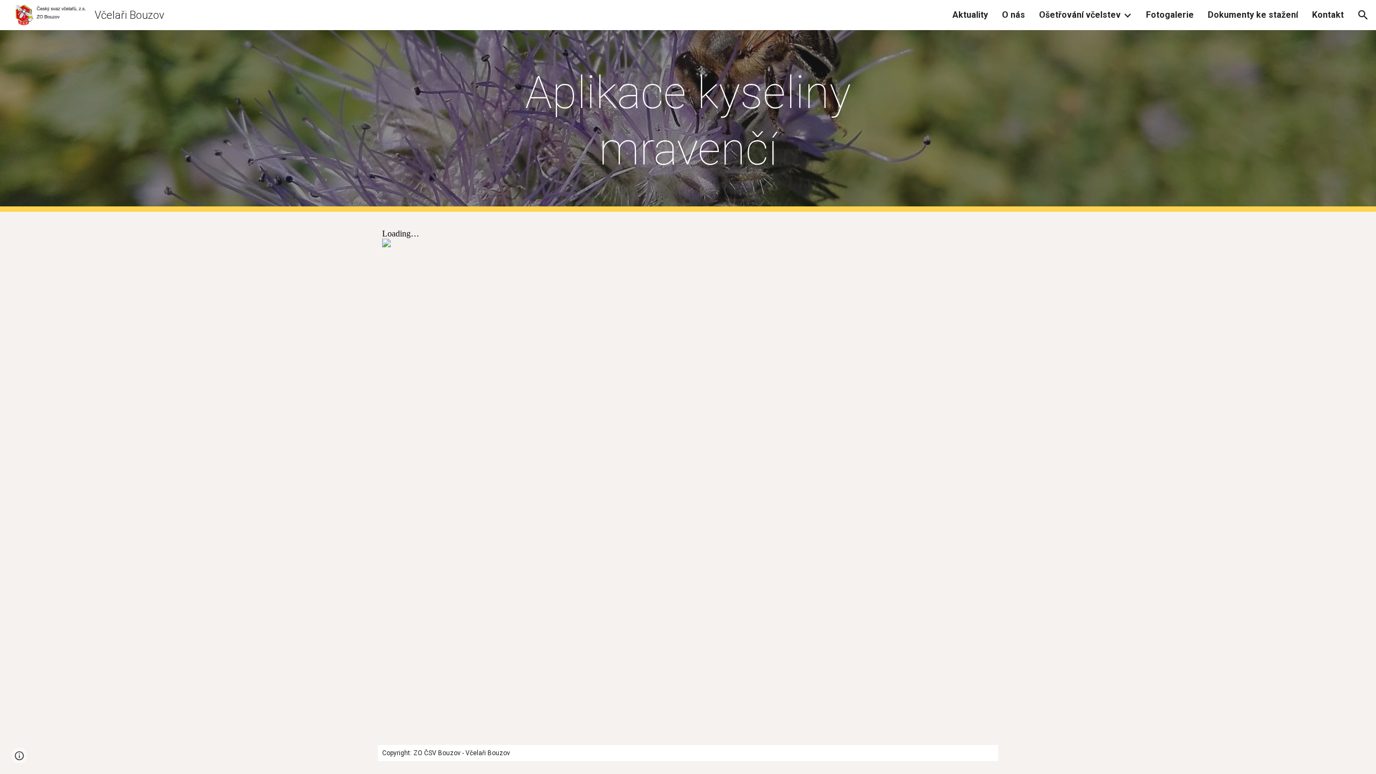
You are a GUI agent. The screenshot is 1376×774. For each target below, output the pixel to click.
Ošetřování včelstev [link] (1080, 15)
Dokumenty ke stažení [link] (1253, 15)
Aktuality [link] (970, 15)
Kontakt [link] (1328, 15)
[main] (688, 121)
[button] (1363, 15)
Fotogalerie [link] (1170, 15)
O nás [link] (1013, 15)
